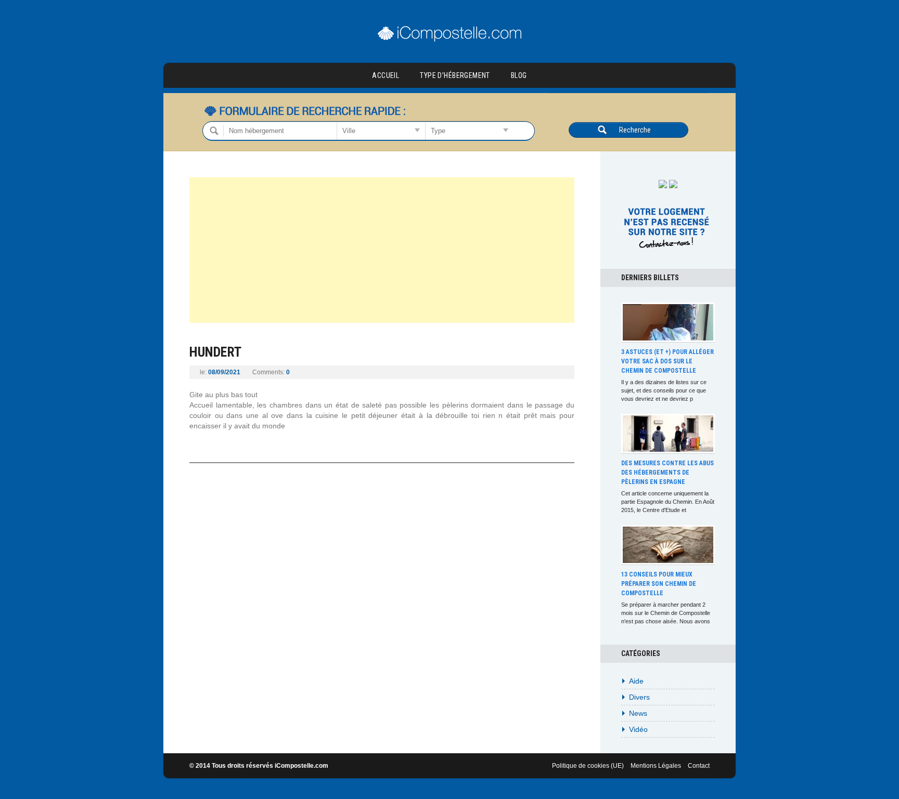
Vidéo (638, 729)
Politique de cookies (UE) (588, 765)
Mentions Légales (656, 765)
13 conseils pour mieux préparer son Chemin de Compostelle (658, 584)
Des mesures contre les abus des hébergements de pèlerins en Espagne (667, 473)
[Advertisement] (381, 250)
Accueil (385, 75)
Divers (639, 697)
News (638, 713)
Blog (519, 75)
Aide (636, 681)
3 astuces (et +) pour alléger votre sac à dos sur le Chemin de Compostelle (667, 361)
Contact (699, 765)
